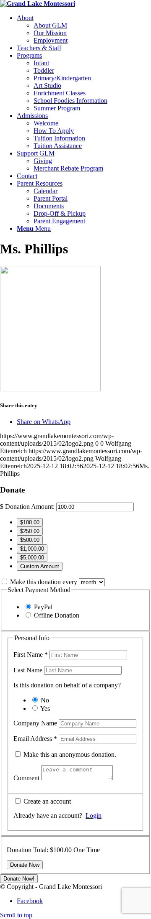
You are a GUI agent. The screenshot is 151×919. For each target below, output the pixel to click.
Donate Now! (18, 879)
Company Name (36, 723)
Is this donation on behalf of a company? (67, 685)
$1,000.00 (32, 549)
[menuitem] (84, 29)
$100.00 (29, 522)
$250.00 (29, 531)
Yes (45, 708)
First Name (30, 654)
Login (94, 815)
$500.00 (29, 540)
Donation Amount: (30, 506)
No (45, 700)
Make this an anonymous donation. (69, 754)
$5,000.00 (32, 557)
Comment (27, 777)
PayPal (43, 606)
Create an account (46, 801)
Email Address (35, 738)
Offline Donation (56, 615)
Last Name (28, 670)
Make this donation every (44, 581)
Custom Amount (39, 566)
